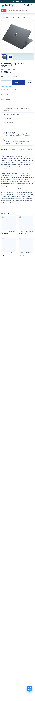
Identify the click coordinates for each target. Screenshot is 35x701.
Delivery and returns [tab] (18, 149)
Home (2, 15)
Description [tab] (5, 149)
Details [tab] (29, 149)
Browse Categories (3, 10)
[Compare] (28, 5)
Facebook (17, 90)
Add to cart (18, 82)
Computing (9, 15)
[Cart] (32, 5)
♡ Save (29, 83)
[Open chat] (29, 689)
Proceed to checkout (6, 86)
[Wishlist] (24, 5)
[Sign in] (20, 5)
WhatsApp (9, 90)
